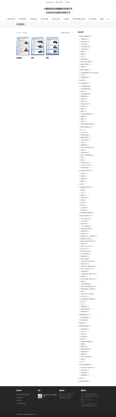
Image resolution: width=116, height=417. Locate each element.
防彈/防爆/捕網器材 (84, 364)
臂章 (82, 157)
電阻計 (82, 119)
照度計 (82, 109)
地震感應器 (84, 96)
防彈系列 (20, 397)
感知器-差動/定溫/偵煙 (87, 241)
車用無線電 (84, 320)
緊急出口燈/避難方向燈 (87, 286)
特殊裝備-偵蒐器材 (86, 341)
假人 (82, 130)
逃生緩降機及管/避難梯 (87, 299)
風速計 (82, 121)
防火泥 (82, 304)
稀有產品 (81, 323)
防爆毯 (82, 359)
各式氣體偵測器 (85, 89)
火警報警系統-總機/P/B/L (88, 274)
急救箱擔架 (84, 145)
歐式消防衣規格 (85, 251)
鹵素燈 (82, 181)
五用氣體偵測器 (85, 86)
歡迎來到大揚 (21, 403)
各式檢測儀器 (83, 83)
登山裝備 (83, 210)
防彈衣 (81, 378)
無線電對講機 (84, 317)
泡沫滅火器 (84, 264)
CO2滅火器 (84, 221)
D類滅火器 (84, 223)
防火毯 (82, 301)
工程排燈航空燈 (85, 46)
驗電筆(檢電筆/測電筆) (87, 124)
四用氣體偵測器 (85, 94)
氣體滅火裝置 (84, 259)
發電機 (82, 281)
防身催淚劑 (84, 370)
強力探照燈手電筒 (84, 170)
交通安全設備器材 (84, 36)
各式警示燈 (84, 44)
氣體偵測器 (84, 256)
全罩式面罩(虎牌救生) (24, 394)
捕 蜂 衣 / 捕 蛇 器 (86, 246)
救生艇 (82, 202)
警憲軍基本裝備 (83, 326)
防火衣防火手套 (85, 165)
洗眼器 (82, 150)
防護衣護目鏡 (84, 167)
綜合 (82, 56)
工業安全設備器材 (84, 127)
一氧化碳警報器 (85, 226)
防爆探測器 (84, 311)
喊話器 (82, 334)
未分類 (81, 184)
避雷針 (82, 160)
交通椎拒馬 (84, 39)
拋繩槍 (82, 195)
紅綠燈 (82, 54)
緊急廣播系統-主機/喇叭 (87, 289)
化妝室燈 (81, 80)
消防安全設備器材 (84, 215)
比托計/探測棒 (85, 254)
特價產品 (83, 276)
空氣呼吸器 (84, 152)
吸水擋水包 (84, 233)
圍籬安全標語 (84, 137)
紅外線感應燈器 (85, 284)
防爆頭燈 (83, 178)
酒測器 (82, 67)
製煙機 (82, 344)
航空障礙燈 (84, 59)
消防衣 (20, 400)
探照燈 (82, 176)
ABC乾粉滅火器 (85, 218)
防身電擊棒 (84, 375)
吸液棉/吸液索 (85, 135)
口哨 (82, 192)
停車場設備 (84, 41)
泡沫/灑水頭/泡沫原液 (87, 261)
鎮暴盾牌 (83, 354)
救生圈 (82, 200)
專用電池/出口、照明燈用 (88, 236)
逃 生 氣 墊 (84, 296)
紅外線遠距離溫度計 (86, 114)
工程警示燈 (84, 49)
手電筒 (82, 173)
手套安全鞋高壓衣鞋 (86, 147)
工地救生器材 (84, 140)
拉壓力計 (83, 101)
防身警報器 (84, 372)
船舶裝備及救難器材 (86, 212)
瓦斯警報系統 (84, 77)
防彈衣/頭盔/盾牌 (85, 356)
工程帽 (82, 142)
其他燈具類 (84, 231)
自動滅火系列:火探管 (86, 294)
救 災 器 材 (84, 249)
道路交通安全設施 (86, 62)
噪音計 (82, 91)
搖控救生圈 (84, 197)
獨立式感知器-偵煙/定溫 (87, 279)
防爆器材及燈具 (85, 309)
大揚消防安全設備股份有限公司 (58, 9)
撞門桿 (82, 339)
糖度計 (82, 111)
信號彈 (82, 190)
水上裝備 (83, 207)
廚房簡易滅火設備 (86, 239)
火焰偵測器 (84, 271)
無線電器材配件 (83, 314)
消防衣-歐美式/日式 (86, 269)
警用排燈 (83, 346)
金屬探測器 (84, 351)
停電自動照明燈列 (86, 228)
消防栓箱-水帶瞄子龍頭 (87, 266)
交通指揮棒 (84, 329)
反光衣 (82, 331)
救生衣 (82, 205)
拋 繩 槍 (83, 244)
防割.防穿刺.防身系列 (87, 367)
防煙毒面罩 (84, 306)
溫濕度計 (83, 106)
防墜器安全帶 (84, 162)
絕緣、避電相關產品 (86, 155)
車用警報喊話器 (85, 349)
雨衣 (82, 361)
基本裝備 (83, 336)
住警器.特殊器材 (83, 70)
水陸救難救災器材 (84, 187)
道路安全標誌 (84, 64)
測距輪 (82, 52)
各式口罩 (83, 132)
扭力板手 (83, 99)
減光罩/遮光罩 (85, 104)
